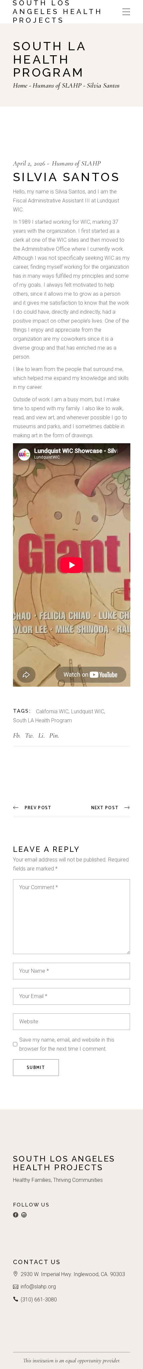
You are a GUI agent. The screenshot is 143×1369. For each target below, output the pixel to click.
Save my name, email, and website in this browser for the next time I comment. (66, 1044)
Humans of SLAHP (57, 85)
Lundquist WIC (87, 711)
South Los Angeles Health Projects (58, 11)
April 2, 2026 (29, 163)
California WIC (52, 711)
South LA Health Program (42, 720)
